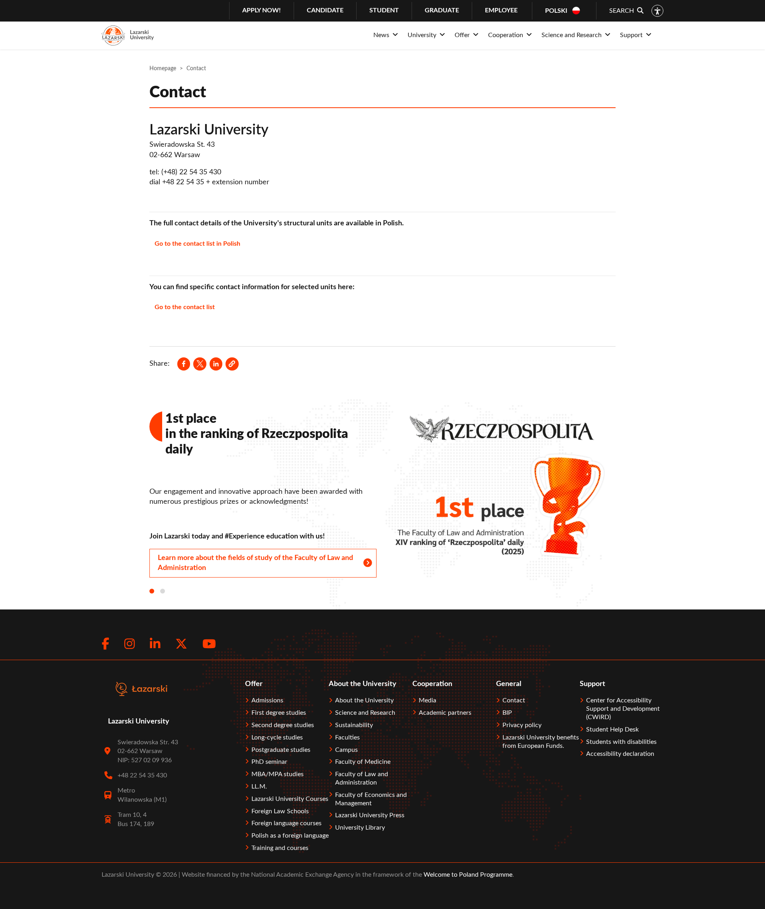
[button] (232, 363)
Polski (556, 11)
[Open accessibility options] (657, 11)
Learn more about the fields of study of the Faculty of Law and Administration (255, 563)
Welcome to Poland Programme (467, 875)
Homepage (162, 68)
